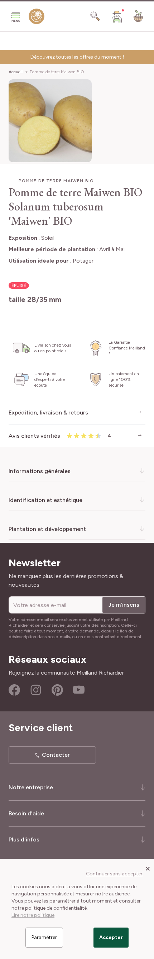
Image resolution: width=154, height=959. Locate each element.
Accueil (16, 71)
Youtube (79, 690)
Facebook (14, 690)
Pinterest (57, 690)
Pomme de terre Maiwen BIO (57, 71)
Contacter (56, 754)
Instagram (36, 690)
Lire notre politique (32, 915)
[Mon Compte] (117, 16)
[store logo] (36, 18)
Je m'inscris (123, 604)
